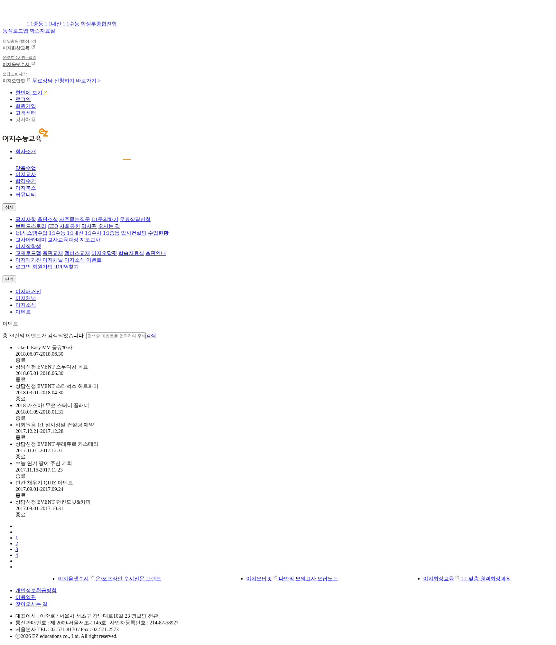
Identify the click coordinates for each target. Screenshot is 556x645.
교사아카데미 (30, 239)
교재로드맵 (28, 253)
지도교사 (90, 239)
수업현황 (158, 233)
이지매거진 (28, 260)
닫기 (9, 279)
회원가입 (25, 106)
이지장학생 (28, 246)
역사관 (89, 226)
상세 (9, 207)
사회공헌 (70, 226)
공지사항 (25, 219)
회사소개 (25, 151)
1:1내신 (53, 23)
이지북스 (25, 188)
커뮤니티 (25, 194)
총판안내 (155, 253)
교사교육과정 (63, 239)
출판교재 (52, 253)
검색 (151, 335)
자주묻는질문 (74, 219)
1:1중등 (35, 23)
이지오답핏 (104, 253)
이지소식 (74, 260)
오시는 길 (109, 226)
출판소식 (47, 219)
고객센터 (25, 113)
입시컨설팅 (134, 233)
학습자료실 (42, 30)
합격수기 (25, 181)
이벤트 (94, 260)
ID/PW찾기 (66, 266)
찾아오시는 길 (31, 604)
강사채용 (25, 119)
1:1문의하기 (104, 219)
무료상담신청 (135, 219)
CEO (53, 226)
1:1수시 (93, 233)
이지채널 (52, 260)
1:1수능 (71, 23)
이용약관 (25, 597)
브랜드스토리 (30, 226)
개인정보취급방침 (36, 590)
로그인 (23, 99)
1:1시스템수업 (31, 233)
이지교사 (25, 174)
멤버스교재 (77, 253)
